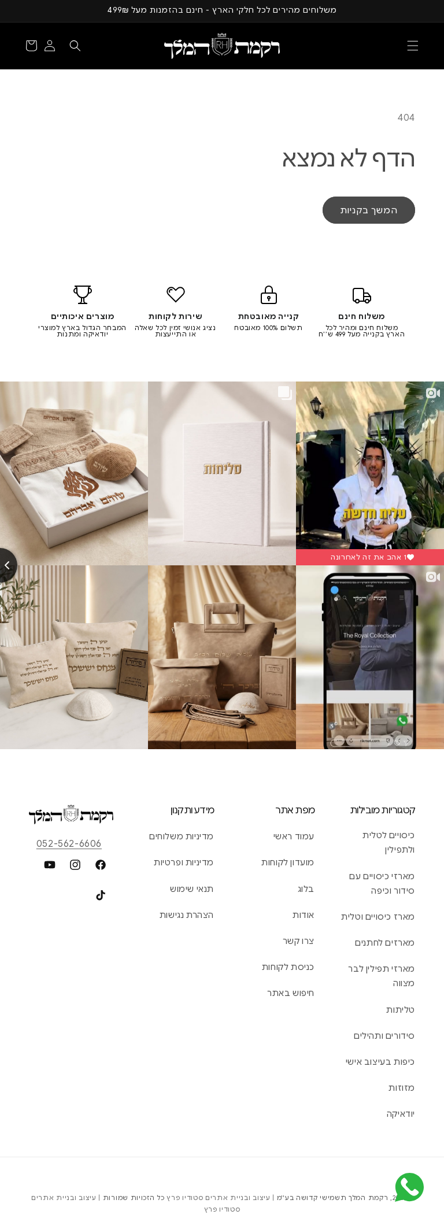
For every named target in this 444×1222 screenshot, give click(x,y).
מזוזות (401, 1088)
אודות (303, 915)
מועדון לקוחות (287, 862)
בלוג (306, 889)
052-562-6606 (69, 844)
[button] (413, 45)
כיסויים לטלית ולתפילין (388, 842)
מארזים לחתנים (385, 943)
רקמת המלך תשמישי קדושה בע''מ (332, 1198)
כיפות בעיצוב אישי (380, 1062)
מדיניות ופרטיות (184, 862)
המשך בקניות (369, 210)
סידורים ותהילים (384, 1036)
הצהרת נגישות (187, 915)
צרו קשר (298, 941)
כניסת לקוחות (288, 967)
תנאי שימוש (192, 889)
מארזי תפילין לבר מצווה (381, 976)
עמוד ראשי (293, 836)
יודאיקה (401, 1114)
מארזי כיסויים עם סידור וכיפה (382, 883)
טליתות (400, 1010)
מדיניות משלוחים (181, 836)
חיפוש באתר (290, 993)
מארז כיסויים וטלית (378, 917)
